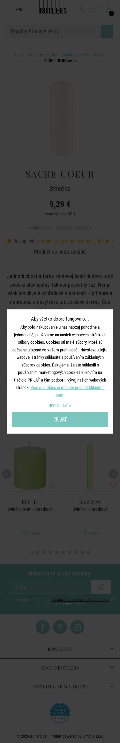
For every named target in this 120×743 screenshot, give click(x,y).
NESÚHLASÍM (60, 405)
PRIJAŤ (60, 419)
